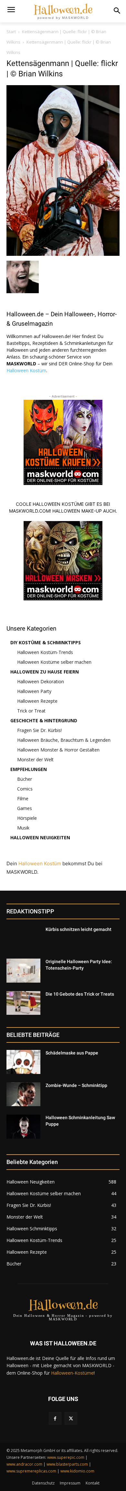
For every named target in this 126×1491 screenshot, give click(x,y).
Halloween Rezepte (37, 701)
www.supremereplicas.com (31, 1471)
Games (24, 808)
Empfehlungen (28, 769)
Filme (22, 798)
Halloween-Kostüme (72, 1373)
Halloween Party (34, 691)
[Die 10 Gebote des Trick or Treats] (23, 1003)
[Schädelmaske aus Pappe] (23, 1062)
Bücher (24, 779)
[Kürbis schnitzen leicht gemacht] (23, 938)
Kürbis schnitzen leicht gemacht (78, 929)
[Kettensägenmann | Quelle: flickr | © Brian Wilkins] (63, 254)
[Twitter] (71, 1418)
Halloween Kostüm (26, 370)
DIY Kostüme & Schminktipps (45, 642)
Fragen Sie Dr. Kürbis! (39, 730)
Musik (23, 828)
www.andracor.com (24, 1464)
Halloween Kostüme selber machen (54, 662)
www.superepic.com (65, 1457)
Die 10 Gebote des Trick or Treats (80, 994)
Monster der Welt (35, 759)
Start (11, 31)
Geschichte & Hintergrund (43, 720)
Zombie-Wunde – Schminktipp (76, 1085)
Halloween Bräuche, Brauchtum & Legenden (63, 740)
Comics (25, 789)
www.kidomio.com (77, 1471)
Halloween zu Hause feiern (44, 672)
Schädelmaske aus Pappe (72, 1052)
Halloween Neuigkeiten (40, 837)
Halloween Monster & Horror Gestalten (58, 750)
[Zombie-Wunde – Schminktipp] (23, 1094)
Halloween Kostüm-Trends (45, 652)
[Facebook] (55, 1418)
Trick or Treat (31, 711)
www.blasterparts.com (67, 1464)
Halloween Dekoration (40, 681)
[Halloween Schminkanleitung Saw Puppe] (23, 1127)
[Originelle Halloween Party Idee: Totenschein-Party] (23, 971)
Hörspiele (27, 818)
